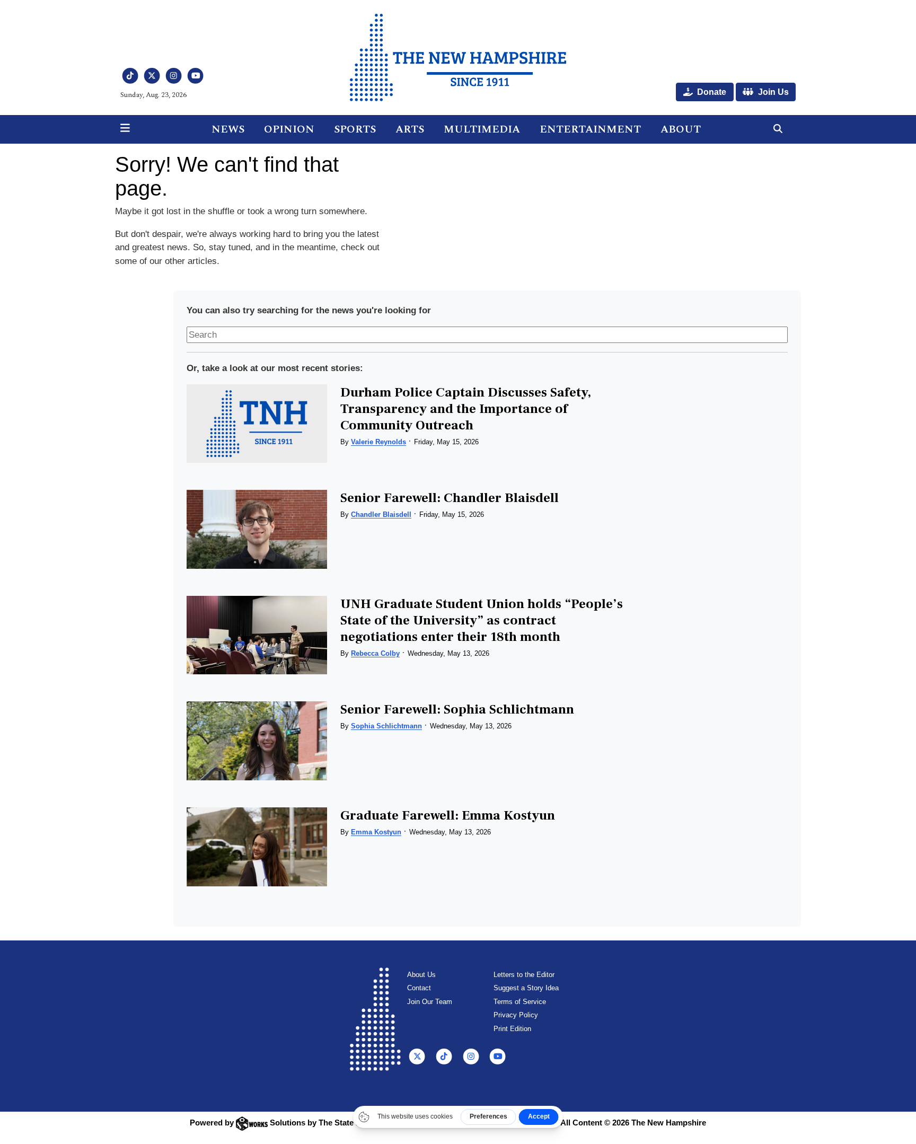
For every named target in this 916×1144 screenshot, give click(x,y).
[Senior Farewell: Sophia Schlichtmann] (257, 740)
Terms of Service (520, 1002)
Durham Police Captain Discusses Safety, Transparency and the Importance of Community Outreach (465, 409)
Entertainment (590, 129)
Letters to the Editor (524, 975)
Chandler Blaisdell (381, 514)
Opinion (289, 129)
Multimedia (482, 129)
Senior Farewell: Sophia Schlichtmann (457, 709)
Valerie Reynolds (378, 442)
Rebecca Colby (375, 653)
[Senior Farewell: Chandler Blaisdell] (257, 529)
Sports (355, 129)
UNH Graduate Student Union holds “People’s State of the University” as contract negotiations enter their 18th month (481, 620)
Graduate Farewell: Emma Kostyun (447, 815)
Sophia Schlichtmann (386, 726)
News (228, 129)
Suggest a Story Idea (526, 988)
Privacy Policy (516, 1015)
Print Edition (512, 1029)
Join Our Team (429, 1002)
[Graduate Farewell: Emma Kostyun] (257, 846)
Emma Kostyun (376, 832)
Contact (419, 988)
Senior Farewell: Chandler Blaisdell (449, 497)
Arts (409, 129)
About (680, 129)
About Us (421, 975)
